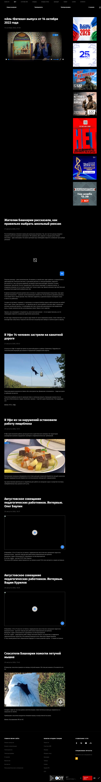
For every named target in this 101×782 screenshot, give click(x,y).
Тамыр (65, 2)
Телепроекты (38, 7)
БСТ (15, 2)
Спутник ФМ (24, 2)
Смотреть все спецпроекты (83, 754)
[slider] (27, 59)
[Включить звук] (62, 273)
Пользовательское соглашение (13, 768)
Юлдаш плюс (45, 2)
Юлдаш (34, 2)
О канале (91, 7)
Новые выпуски (11, 7)
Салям (74, 2)
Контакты (7, 764)
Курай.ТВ (82, 2)
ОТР (45, 771)
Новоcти (6, 2)
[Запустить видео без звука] (62, 547)
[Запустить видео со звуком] (34, 532)
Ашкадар (56, 2)
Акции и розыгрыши (10, 746)
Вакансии (7, 760)
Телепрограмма (66, 7)
